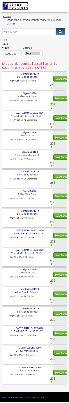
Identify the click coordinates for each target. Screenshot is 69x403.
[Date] (33, 44)
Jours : (27, 47)
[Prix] (33, 40)
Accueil (7, 16)
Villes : (6, 47)
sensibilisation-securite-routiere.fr (17, 397)
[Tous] (32, 53)
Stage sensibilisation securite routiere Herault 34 (33, 20)
